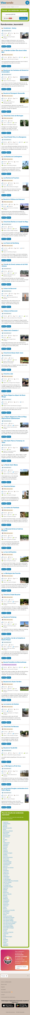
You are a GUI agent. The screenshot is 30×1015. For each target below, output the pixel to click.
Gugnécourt (6, 872)
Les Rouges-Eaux (7, 885)
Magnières (5, 888)
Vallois (4, 935)
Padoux (4, 907)
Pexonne (5, 908)
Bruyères (5, 839)
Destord (5, 848)
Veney (4, 938)
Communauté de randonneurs (8, 997)
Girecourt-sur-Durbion (8, 867)
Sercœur (5, 930)
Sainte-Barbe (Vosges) (8, 926)
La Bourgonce (6, 876)
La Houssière (6, 877)
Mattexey (5, 889)
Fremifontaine (6, 864)
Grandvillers (6, 870)
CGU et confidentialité (6, 982)
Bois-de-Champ (6, 835)
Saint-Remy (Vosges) (7, 924)
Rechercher (23, 18)
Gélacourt (5, 866)
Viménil (5, 942)
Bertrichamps (6, 832)
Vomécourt (5, 944)
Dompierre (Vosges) (7, 853)
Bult (4, 841)
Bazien (4, 829)
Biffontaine (5, 833)
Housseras (5, 875)
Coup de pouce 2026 (6, 992)
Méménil (5, 891)
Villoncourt (5, 941)
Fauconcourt (6, 858)
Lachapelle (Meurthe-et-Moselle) (10, 880)
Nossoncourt (6, 904)
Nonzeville (5, 902)
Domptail (5, 854)
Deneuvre (5, 847)
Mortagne (5, 897)
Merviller (5, 895)
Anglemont (5, 822)
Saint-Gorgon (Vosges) (8, 920)
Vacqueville (5, 933)
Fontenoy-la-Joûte (7, 863)
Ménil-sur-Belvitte (7, 894)
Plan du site (4, 984)
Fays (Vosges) (6, 860)
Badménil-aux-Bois (7, 828)
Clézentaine (6, 844)
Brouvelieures (6, 836)
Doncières (5, 855)
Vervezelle (5, 939)
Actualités (3, 989)
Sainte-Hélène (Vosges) (8, 927)
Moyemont (5, 898)
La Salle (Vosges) (7, 879)
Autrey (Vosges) (6, 823)
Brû (4, 838)
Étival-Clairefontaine (8, 857)
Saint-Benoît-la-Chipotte (8, 917)
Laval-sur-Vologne (7, 882)
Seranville (5, 929)
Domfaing (5, 851)
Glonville (5, 869)
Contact (3, 994)
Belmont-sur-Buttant (8, 831)
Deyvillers (5, 850)
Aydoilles (5, 825)
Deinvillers (5, 845)
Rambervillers (6, 911)
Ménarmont (6, 892)
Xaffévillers (5, 945)
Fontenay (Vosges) (7, 861)
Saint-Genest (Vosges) (8, 919)
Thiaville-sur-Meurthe (8, 932)
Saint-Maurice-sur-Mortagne (9, 922)
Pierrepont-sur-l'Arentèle (9, 910)
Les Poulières (6, 883)
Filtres (8, 18)
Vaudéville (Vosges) (7, 936)
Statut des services (10, 1012)
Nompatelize (6, 901)
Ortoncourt (5, 905)
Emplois (3, 987)
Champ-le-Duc (6, 842)
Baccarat (5, 826)
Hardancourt (6, 873)
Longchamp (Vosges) (8, 886)
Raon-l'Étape (6, 913)
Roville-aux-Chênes (7, 916)
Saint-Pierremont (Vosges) (9, 923)
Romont (5, 914)
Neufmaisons (6, 900)
